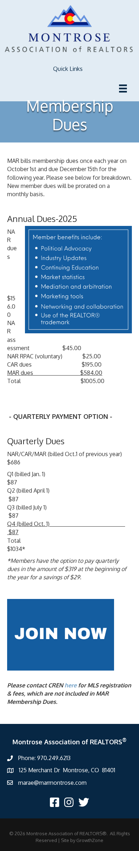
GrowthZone (89, 840)
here (71, 685)
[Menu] (123, 88)
